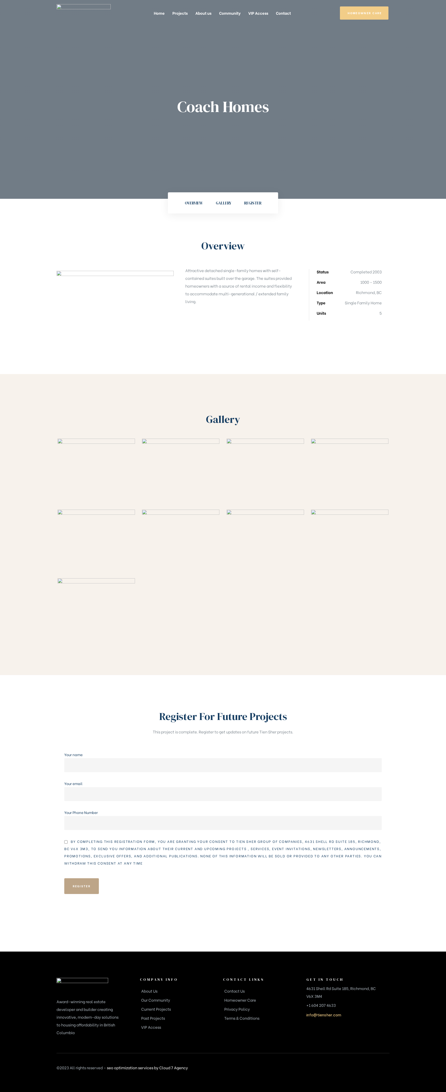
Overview (194, 203)
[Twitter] (337, 1069)
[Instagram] (360, 1069)
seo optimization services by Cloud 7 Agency (147, 1067)
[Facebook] (349, 1069)
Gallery (223, 203)
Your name (73, 754)
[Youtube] (384, 1069)
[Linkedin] (372, 1069)
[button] (364, 13)
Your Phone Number (81, 812)
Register (252, 203)
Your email (73, 783)
